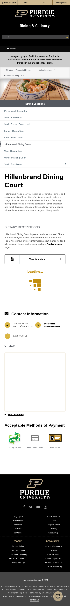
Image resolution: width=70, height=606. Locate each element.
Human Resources (53, 516)
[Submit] (66, 37)
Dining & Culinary (35, 25)
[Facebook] (24, 507)
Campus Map (53, 533)
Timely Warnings (18, 562)
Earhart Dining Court (14, 130)
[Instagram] (45, 507)
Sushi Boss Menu (13, 164)
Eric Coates (52, 324)
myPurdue (18, 533)
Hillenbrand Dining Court (18, 144)
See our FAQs (29, 59)
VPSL (26, 2)
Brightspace (18, 516)
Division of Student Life (53, 562)
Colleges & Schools (53, 525)
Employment (61, 2)
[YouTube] (38, 507)
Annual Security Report (18, 558)
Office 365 (18, 525)
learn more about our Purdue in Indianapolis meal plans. (39, 61)
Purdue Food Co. (53, 554)
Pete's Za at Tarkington (16, 110)
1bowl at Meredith (13, 117)
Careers (53, 520)
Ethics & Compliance (18, 550)
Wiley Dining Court (13, 150)
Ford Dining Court (13, 137)
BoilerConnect (18, 520)
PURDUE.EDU (10, 2)
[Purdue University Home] (34, 13)
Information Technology (18, 554)
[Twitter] (30, 507)
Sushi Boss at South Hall (16, 124)
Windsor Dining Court (15, 157)
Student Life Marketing (53, 566)
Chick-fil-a (53, 550)
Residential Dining (23, 70)
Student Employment (53, 558)
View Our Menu (37, 259)
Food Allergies (54, 244)
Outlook (18, 529)
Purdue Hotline (18, 546)
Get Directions (16, 414)
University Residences (53, 546)
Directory (53, 529)
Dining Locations (45, 70)
